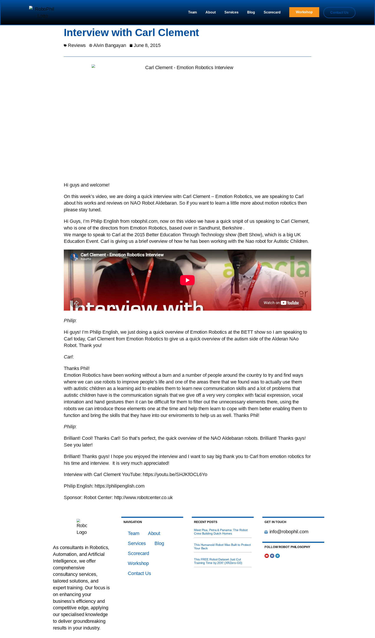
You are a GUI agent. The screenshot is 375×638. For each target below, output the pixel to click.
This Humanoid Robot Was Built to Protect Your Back (222, 546)
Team (192, 12)
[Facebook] (272, 556)
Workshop (138, 563)
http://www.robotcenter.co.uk (143, 497)
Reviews (77, 45)
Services (231, 12)
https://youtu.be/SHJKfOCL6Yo (175, 474)
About (211, 12)
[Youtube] (267, 556)
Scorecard (272, 12)
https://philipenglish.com (120, 486)
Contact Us (139, 573)
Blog (251, 12)
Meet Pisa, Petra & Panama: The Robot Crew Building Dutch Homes (220, 531)
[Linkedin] (277, 556)
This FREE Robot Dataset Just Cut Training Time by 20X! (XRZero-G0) (218, 561)
